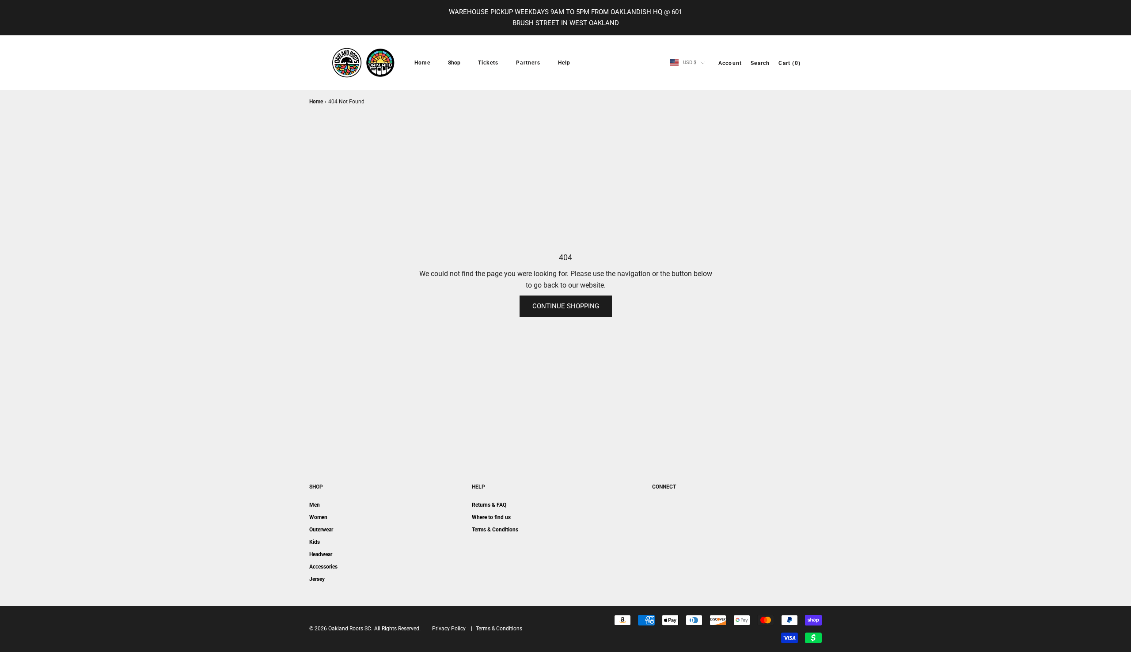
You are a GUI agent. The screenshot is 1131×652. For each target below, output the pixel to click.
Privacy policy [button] (449, 628)
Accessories (323, 567)
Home (422, 63)
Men (314, 505)
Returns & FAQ (489, 505)
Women (318, 517)
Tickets (488, 63)
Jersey (317, 579)
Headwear (320, 554)
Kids (314, 542)
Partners (528, 63)
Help (564, 63)
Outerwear (321, 530)
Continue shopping (565, 306)
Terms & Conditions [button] (499, 628)
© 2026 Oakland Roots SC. (340, 628)
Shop (454, 63)
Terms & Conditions (495, 530)
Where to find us (491, 517)
